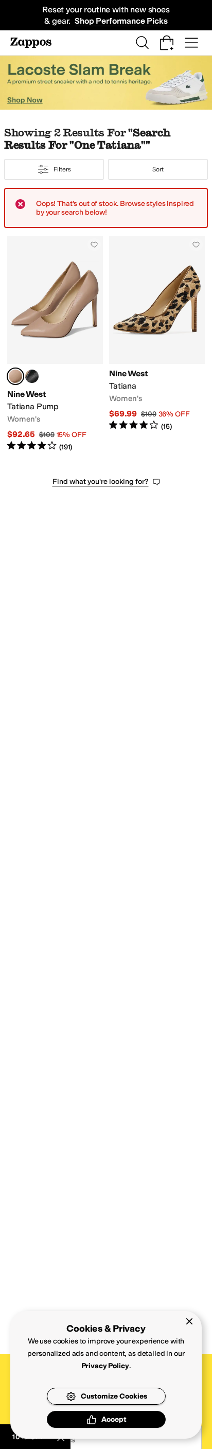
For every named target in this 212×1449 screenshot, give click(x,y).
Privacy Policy (105, 1365)
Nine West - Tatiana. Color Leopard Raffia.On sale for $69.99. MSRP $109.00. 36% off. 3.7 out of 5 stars (157, 344)
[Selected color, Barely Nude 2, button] (15, 376)
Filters (62, 169)
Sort (158, 169)
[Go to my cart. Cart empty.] (166, 42)
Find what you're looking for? (100, 481)
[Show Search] (142, 42)
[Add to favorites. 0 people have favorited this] (94, 244)
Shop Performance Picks (121, 21)
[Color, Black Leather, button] (32, 376)
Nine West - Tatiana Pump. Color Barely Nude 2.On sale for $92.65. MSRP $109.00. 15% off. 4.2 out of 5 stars (55, 344)
